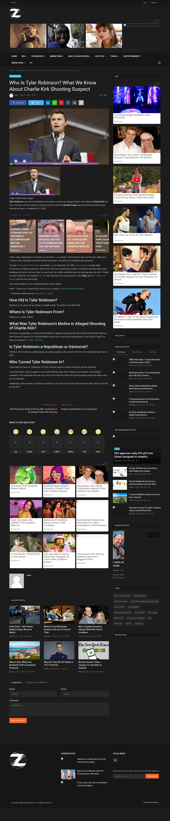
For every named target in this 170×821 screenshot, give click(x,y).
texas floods (139, 612)
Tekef (131, 365)
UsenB (11, 636)
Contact (13, 2)
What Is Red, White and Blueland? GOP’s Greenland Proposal (22, 665)
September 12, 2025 (43, 293)
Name (12, 689)
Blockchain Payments (122, 612)
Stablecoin (139, 623)
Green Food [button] (17, 62)
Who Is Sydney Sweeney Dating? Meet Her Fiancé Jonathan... (90, 629)
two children (97, 276)
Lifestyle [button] (100, 56)
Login (145, 2)
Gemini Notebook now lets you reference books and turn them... (143, 482)
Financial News (140, 596)
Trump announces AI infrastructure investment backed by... (144, 400)
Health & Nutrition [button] (78, 56)
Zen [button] (23, 56)
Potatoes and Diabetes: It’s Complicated (79, 409)
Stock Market (133, 607)
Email (63, 689)
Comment (14, 700)
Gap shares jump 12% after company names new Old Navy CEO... (145, 509)
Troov (80, 636)
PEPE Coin (118, 623)
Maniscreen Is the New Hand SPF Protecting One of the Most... (90, 772)
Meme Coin (118, 618)
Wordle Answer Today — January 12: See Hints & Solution (90, 665)
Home (14, 56)
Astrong (12, 672)
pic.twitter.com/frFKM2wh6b (72, 288)
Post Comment (18, 720)
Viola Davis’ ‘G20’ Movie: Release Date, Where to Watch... (21, 629)
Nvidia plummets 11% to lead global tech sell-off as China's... (144, 374)
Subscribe (152, 776)
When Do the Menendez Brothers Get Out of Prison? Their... (57, 629)
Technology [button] (37, 56)
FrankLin (132, 418)
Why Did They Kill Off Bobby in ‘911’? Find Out (58, 663)
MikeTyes (81, 672)
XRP (149, 618)
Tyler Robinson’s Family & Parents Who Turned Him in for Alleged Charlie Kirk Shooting (33, 410)
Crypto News (119, 607)
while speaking (81, 265)
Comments (16, 682)
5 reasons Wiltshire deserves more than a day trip (144, 495)
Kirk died (42, 276)
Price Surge (152, 612)
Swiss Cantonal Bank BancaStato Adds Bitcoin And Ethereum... (143, 387)
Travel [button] (114, 56)
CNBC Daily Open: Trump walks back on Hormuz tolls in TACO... (144, 361)
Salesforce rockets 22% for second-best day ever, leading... (91, 760)
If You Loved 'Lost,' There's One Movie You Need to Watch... (92, 784)
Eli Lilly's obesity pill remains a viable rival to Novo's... (142, 413)
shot (52, 265)
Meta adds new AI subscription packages (131, 564)
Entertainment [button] (132, 56)
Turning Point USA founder (28, 265)
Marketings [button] (56, 56)
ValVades (47, 636)
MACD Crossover (121, 601)
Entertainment (20, 70)
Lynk (16, 95)
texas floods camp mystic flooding (144, 601)
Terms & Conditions (151, 802)
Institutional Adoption (135, 618)
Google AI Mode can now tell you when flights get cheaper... (143, 469)
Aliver (131, 378)
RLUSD (128, 623)
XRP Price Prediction (122, 596)
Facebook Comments (36, 682)
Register (154, 2)
